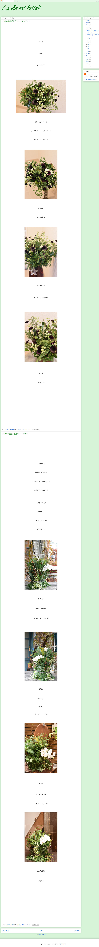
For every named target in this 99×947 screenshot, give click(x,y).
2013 (87, 64)
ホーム (41, 930)
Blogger (63, 944)
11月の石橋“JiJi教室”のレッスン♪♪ (15, 434)
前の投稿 (77, 930)
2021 (87, 25)
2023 (87, 20)
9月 (88, 40)
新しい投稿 (5, 930)
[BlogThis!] (34, 429)
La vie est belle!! (20, 9)
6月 (88, 44)
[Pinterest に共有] (38, 429)
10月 (88, 38)
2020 (87, 27)
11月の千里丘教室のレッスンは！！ (16, 21)
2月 (88, 46)
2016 (87, 57)
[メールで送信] (32, 429)
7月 (88, 42)
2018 (87, 53)
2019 (87, 51)
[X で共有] (35, 429)
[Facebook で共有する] (37, 429)
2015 (87, 59)
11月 (88, 28)
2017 (87, 55)
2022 (87, 22)
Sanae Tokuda (90, 74)
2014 (87, 61)
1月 (88, 48)
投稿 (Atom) (42, 934)
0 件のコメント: (26, 429)
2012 (87, 66)
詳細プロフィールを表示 (90, 79)
